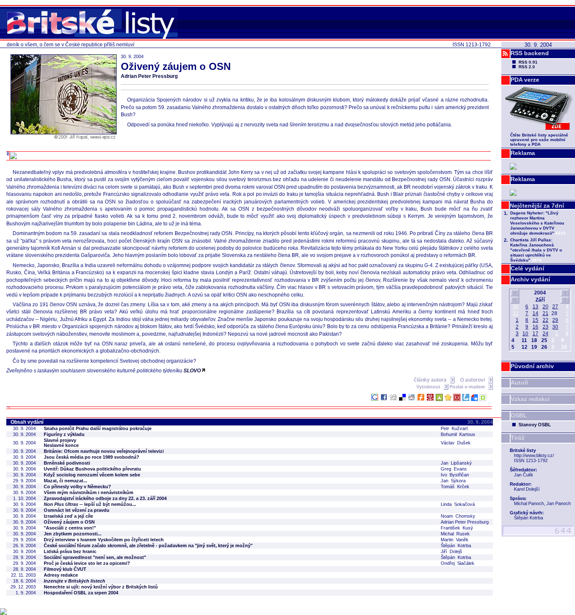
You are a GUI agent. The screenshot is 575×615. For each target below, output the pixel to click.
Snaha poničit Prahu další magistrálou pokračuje (98, 428)
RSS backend (530, 53)
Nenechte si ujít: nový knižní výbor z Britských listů (101, 586)
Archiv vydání (530, 279)
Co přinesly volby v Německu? (77, 486)
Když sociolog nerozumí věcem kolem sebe (92, 474)
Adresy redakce (61, 575)
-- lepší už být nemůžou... (90, 504)
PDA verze (525, 79)
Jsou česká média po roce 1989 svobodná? (91, 457)
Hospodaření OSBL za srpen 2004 (81, 592)
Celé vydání (527, 268)
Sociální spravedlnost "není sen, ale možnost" (95, 557)
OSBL (519, 415)
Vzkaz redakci (530, 399)
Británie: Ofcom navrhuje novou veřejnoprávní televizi (104, 451)
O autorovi (473, 380)
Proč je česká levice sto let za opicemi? (87, 563)
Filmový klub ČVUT (65, 569)
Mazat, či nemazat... (65, 480)
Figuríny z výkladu (64, 434)
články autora (431, 380)
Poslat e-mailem (468, 386)
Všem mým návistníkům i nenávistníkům (88, 492)
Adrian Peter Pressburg (149, 76)
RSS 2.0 (527, 66)
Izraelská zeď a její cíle (68, 516)
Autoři (519, 382)
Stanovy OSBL (535, 424)
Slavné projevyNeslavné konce (61, 443)
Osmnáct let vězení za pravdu (76, 510)
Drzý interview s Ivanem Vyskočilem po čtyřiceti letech (104, 539)
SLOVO (192, 371)
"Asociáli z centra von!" (70, 527)
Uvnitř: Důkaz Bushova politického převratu (92, 468)
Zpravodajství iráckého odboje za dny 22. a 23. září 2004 (105, 498)
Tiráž (517, 437)
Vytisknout (429, 386)
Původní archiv (532, 366)
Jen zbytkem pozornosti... (72, 533)
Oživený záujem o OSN (69, 521)
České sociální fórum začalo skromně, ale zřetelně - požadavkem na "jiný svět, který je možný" (148, 545)
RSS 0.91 (528, 62)
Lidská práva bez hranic (70, 551)
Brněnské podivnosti (67, 462)
